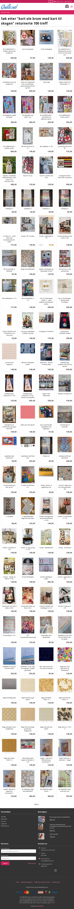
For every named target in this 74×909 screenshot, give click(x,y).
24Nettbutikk (40, 906)
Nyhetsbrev (56, 882)
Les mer (53, 903)
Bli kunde (4, 819)
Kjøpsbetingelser (27, 882)
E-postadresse (5, 848)
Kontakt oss (5, 826)
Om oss (3, 821)
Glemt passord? (32, 863)
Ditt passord (4, 855)
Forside (3, 12)
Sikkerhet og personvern (42, 882)
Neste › (36, 804)
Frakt (17, 882)
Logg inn (4, 823)
